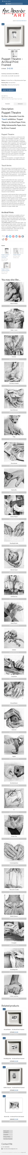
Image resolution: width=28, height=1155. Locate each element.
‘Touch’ (4, 119)
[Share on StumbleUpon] (6, 239)
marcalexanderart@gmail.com (10, 1148)
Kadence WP (23, 1152)
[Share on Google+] (19, 236)
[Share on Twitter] (10, 236)
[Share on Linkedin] (16, 236)
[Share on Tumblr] (23, 236)
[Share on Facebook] (7, 236)
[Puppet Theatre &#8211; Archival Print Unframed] (6, 251)
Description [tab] (7, 103)
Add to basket (9, 90)
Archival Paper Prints (22, 20)
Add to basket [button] (14, 1034)
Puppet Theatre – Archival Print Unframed (5, 256)
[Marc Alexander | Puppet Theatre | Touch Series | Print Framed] (14, 35)
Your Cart (6, 1)
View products (14, 306)
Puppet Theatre (14, 98)
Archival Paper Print (7, 98)
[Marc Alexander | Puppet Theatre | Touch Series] (14, 53)
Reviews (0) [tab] (20, 103)
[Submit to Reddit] (3, 239)
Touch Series (19, 98)
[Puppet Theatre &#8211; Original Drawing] (6, 265)
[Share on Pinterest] (13, 236)
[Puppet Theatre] (18, 251)
